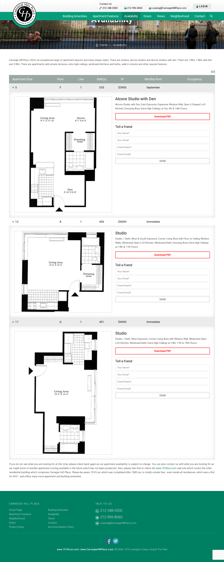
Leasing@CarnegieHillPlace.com (169, 8)
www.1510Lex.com (166, 468)
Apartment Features (106, 16)
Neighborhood (180, 16)
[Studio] (63, 272)
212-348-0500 (110, 8)
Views (161, 16)
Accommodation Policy (61, 526)
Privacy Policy (16, 526)
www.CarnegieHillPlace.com (97, 549)
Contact (200, 16)
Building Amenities (75, 16)
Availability (131, 16)
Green (147, 16)
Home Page (15, 509)
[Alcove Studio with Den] (63, 154)
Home (104, 45)
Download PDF (162, 116)
